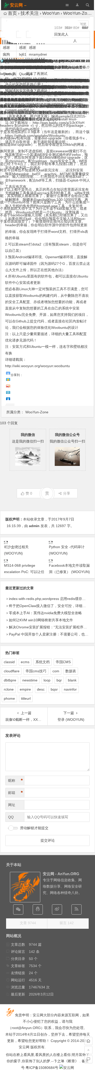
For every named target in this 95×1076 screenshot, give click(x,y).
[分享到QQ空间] (8, 379)
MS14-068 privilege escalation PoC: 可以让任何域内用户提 (24, 571)
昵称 (15, 780)
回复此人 (61, 34)
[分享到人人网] (8, 398)
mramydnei (38, 54)
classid (9, 662)
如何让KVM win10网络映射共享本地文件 (41, 620)
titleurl (26, 698)
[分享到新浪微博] (8, 385)
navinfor (70, 689)
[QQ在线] (38, 909)
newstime (29, 680)
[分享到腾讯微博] (8, 392)
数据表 (70, 671)
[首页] (88, 1041)
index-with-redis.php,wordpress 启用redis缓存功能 (49, 599)
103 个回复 (9, 423)
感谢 (32, 47)
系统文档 (42, 662)
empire (25, 689)
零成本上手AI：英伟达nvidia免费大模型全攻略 (45, 613)
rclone (9, 689)
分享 (66, 493)
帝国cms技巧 (36, 671)
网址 (11, 805)
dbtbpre (10, 680)
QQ (11, 817)
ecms (25, 662)
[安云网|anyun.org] (66, 1068)
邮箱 (15, 792)
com (55, 671)
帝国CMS (63, 662)
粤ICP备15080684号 (42, 1068)
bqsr (54, 689)
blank (72, 680)
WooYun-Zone (36, 412)
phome (9, 698)
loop (47, 680)
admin (34, 526)
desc (41, 689)
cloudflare (12, 671)
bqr (59, 680)
